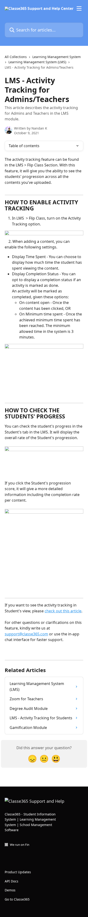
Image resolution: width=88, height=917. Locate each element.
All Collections (16, 57)
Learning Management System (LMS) (37, 62)
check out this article (63, 611)
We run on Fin (19, 844)
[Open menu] (79, 8)
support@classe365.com (26, 634)
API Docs (11, 881)
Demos (10, 890)
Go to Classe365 (17, 899)
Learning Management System (56, 57)
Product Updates (18, 872)
